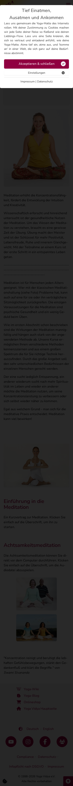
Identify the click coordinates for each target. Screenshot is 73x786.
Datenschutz (45, 81)
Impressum (27, 81)
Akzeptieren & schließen (37, 64)
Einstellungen (36, 73)
